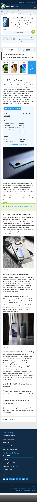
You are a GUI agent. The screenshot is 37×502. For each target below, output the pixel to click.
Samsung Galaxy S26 (9, 463)
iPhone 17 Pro (7, 456)
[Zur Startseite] (2, 11)
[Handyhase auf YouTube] (23, 479)
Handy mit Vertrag (9, 11)
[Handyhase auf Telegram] (7, 479)
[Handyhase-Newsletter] (4, 479)
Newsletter (21, 2)
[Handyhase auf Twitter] (13, 479)
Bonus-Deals (29, 2)
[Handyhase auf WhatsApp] (10, 479)
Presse (33, 488)
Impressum (19, 486)
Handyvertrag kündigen (10, 449)
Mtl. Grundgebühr (26, 41)
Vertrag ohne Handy (9, 435)
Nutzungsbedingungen (30, 486)
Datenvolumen (26, 37)
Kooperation (19, 490)
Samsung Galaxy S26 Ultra (10, 466)
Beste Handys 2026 (8, 446)
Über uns (13, 486)
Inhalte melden (22, 488)
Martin (16, 419)
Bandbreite (10, 41)
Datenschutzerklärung (12, 488)
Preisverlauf (19, 32)
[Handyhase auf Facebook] (17, 479)
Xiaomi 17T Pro (7, 469)
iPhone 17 (6, 459)
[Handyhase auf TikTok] (26, 479)
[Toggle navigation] (34, 6)
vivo (17, 11)
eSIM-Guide (6, 442)
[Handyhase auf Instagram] (20, 479)
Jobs (35, 2)
